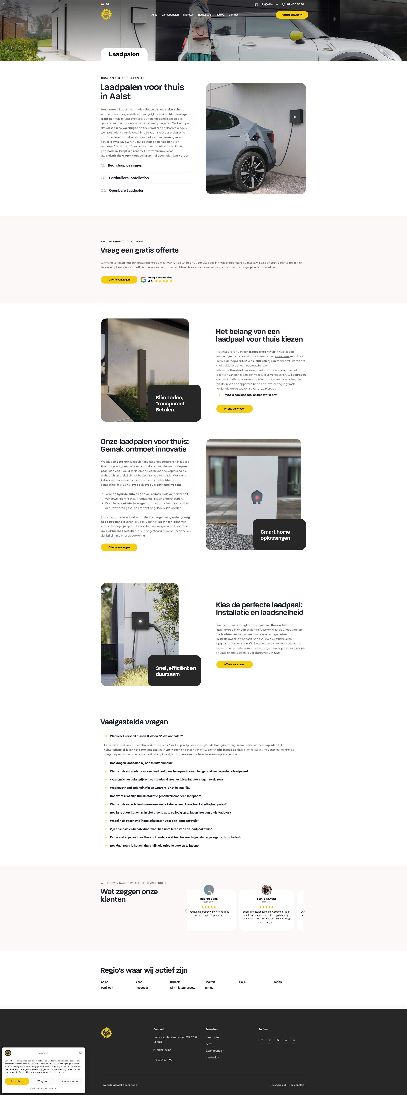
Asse (139, 982)
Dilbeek (175, 982)
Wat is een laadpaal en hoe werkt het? (251, 395)
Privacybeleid (50, 1089)
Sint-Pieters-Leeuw (182, 987)
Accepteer (17, 1081)
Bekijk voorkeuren (69, 1081)
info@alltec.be (162, 1049)
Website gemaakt (113, 1084)
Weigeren (43, 1081)
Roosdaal (142, 987)
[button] (80, 1053)
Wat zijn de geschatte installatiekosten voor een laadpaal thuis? (154, 821)
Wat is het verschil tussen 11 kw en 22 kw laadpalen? (146, 736)
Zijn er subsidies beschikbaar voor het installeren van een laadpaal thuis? (161, 829)
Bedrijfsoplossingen (121, 165)
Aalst (104, 982)
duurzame (282, 356)
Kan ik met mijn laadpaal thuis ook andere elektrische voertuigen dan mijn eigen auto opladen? (175, 837)
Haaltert (210, 982)
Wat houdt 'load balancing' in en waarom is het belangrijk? (150, 788)
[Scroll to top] (399, 1077)
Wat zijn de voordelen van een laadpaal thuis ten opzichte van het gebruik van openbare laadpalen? (179, 771)
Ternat (209, 987)
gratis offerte (146, 262)
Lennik (278, 982)
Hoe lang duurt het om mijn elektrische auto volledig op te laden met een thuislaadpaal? (170, 812)
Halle (242, 982)
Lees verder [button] (274, 926)
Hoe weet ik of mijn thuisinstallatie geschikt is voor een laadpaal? (155, 796)
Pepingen (107, 987)
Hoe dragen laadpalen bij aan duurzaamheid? (141, 763)
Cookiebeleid (36, 1089)
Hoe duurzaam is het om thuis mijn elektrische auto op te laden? (154, 845)
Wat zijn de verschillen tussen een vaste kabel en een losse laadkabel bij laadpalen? (168, 804)
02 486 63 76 (162, 1060)
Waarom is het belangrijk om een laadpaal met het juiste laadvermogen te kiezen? (166, 779)
